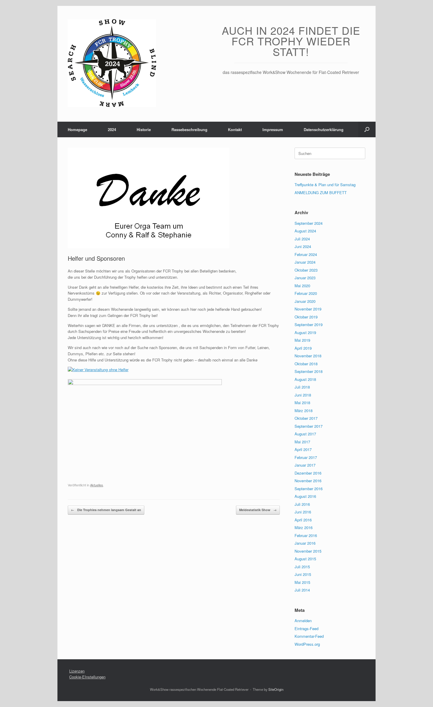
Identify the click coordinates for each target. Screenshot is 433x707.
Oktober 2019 (306, 317)
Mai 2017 (302, 442)
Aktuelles (96, 485)
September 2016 (309, 488)
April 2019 (303, 348)
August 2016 (305, 496)
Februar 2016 (306, 535)
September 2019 (309, 324)
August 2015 (305, 558)
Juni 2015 (303, 574)
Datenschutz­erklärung (323, 129)
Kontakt (235, 129)
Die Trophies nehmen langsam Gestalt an (106, 510)
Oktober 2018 (306, 363)
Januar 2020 (305, 301)
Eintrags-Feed (306, 628)
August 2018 (305, 379)
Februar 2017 (306, 457)
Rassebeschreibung (189, 129)
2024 (112, 129)
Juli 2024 (302, 239)
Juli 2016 (302, 504)
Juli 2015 (302, 566)
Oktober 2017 (306, 418)
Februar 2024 (306, 254)
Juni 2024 (303, 246)
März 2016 (304, 527)
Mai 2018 (302, 402)
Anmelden (303, 620)
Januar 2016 (305, 543)
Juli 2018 (302, 387)
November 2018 (308, 356)
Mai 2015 (302, 582)
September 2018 (309, 371)
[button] (367, 129)
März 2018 (304, 410)
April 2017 (303, 449)
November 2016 (308, 480)
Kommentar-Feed (309, 636)
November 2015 (308, 551)
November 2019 (308, 309)
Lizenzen (77, 671)
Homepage (77, 129)
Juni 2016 (303, 512)
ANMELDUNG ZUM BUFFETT (321, 192)
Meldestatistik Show (258, 510)
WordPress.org (307, 644)
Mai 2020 (302, 285)
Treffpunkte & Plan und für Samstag (325, 184)
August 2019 (305, 332)
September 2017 (309, 426)
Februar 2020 (306, 293)
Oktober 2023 (306, 270)
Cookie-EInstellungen (87, 677)
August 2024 (305, 231)
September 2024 (309, 223)
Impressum (272, 129)
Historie (144, 129)
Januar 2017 (305, 465)
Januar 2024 (305, 262)
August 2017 (305, 434)
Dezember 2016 (308, 473)
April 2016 (303, 520)
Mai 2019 (302, 340)
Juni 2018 (303, 395)
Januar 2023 (305, 277)
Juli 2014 (302, 590)
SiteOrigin (275, 689)
